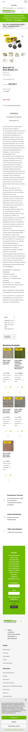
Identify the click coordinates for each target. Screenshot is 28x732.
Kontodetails (6, 656)
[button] (25, 700)
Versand (7, 91)
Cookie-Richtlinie (8, 729)
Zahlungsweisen (7, 696)
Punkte (5, 659)
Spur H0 (5, 26)
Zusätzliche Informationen (14, 117)
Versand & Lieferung (8, 683)
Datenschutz (15, 729)
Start (4, 24)
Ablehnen (14, 722)
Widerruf (5, 693)
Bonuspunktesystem (8, 672)
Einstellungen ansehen (14, 726)
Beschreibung (14, 113)
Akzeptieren (14, 717)
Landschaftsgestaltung (13, 26)
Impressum (21, 729)
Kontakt (5, 676)
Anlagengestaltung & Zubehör (17, 24)
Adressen (5, 653)
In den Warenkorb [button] (10, 387)
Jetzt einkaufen (18, 20)
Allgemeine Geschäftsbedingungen (12, 686)
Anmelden (14, 5)
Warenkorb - (21, 8)
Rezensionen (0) (14, 120)
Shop (7, 24)
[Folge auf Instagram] (21, 621)
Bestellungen (6, 649)
